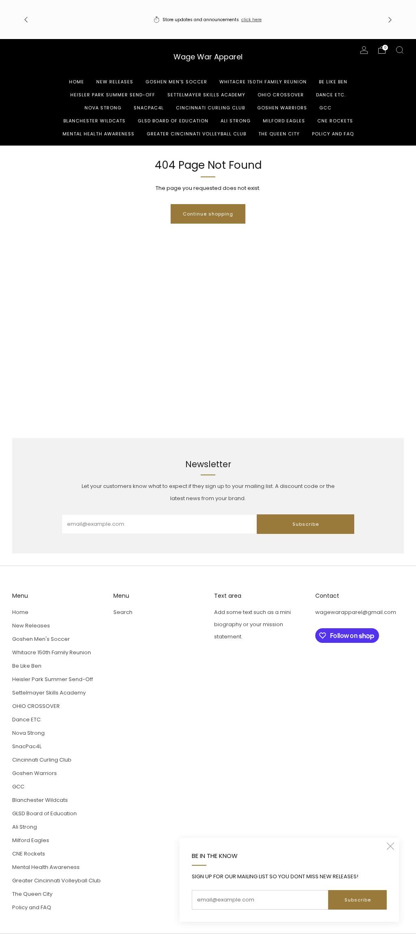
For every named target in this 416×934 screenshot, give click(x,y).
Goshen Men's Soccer (176, 81)
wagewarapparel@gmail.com (355, 612)
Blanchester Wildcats (94, 121)
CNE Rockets (335, 121)
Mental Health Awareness (98, 134)
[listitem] (208, 20)
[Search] (400, 50)
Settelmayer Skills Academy (206, 94)
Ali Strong (236, 121)
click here (251, 20)
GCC (325, 108)
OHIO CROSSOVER (281, 94)
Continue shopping (208, 214)
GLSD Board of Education (173, 121)
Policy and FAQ (333, 134)
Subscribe (357, 900)
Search (122, 612)
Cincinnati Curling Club (210, 108)
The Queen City (279, 134)
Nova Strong (102, 108)
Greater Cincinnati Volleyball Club (196, 134)
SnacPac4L (149, 108)
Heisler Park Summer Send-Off (112, 94)
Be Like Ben (333, 81)
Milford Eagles (284, 121)
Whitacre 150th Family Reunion (263, 81)
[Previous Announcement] (26, 19)
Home (76, 81)
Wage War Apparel (208, 57)
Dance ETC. (331, 94)
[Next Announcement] (390, 19)
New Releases (114, 81)
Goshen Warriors (282, 108)
